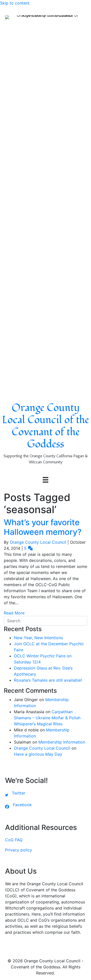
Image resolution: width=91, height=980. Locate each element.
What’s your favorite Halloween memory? (43, 527)
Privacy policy (18, 849)
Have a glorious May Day (38, 754)
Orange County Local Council (42, 748)
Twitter (18, 793)
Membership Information (61, 742)
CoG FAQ (13, 839)
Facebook (22, 804)
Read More (14, 612)
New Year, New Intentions (38, 637)
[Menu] (45, 479)
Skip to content (15, 3)
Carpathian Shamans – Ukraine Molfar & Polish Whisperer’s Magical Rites (47, 717)
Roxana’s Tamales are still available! (48, 680)
